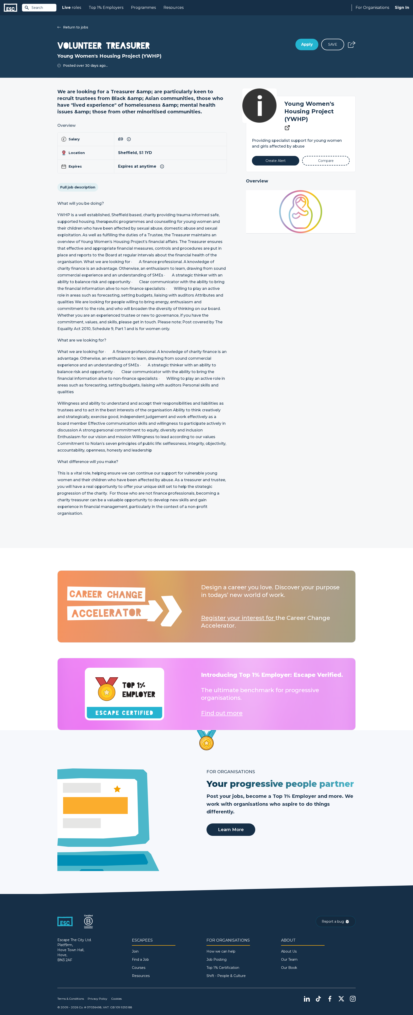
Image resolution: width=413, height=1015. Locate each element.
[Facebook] (330, 999)
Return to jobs (75, 27)
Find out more (222, 713)
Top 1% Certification (222, 967)
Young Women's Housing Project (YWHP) (309, 111)
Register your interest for (238, 617)
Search (37, 8)
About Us (289, 951)
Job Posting (216, 959)
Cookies (116, 998)
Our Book (289, 967)
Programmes (143, 7)
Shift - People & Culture (226, 976)
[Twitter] (341, 999)
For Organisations (372, 7)
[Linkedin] (307, 999)
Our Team (289, 959)
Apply (307, 44)
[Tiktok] (318, 999)
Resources (173, 7)
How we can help (220, 951)
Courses (138, 967)
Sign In (402, 7)
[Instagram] (353, 999)
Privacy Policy (97, 998)
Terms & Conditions (70, 998)
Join (135, 951)
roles (71, 7)
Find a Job (140, 959)
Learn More (231, 829)
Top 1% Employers (106, 7)
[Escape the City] (10, 8)
